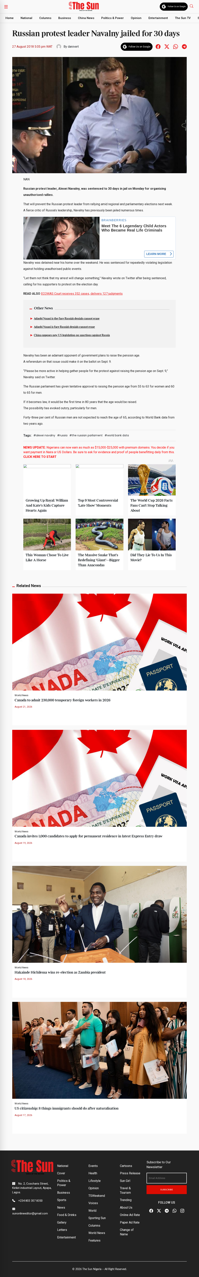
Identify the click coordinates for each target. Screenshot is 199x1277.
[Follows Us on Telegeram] (184, 46)
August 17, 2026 (23, 1115)
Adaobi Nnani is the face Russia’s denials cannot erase (67, 318)
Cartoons (126, 1166)
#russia (62, 435)
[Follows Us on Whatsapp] (175, 46)
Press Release (130, 1173)
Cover (61, 1173)
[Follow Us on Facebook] (151, 1211)
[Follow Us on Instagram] (182, 1211)
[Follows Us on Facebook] (158, 46)
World (92, 1210)
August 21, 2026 (23, 706)
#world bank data (117, 435)
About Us (126, 1207)
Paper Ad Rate (130, 1222)
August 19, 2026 (23, 843)
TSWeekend (96, 1196)
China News (86, 18)
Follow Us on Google (177, 6)
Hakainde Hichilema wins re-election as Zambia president (60, 972)
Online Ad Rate (130, 1215)
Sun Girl (125, 1181)
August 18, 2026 (23, 979)
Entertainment (158, 18)
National (26, 18)
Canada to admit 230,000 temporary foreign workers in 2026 (62, 700)
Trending (126, 1200)
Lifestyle (94, 1181)
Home (9, 18)
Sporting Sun (97, 1218)
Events (93, 1166)
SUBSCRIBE (166, 1189)
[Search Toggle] (192, 6)
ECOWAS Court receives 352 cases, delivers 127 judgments (82, 293)
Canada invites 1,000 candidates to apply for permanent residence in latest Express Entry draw (88, 836)
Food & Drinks (66, 1215)
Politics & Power (112, 18)
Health (92, 1173)
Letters (62, 1230)
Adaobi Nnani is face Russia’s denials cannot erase (64, 327)
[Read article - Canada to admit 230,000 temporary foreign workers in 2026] (99, 642)
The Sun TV (183, 18)
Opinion (136, 18)
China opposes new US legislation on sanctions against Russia (72, 335)
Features (94, 1240)
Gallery (61, 1222)
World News (21, 695)
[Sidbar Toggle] (6, 6)
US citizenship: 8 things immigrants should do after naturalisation (67, 1108)
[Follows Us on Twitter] (166, 46)
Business (64, 18)
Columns (45, 18)
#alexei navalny (44, 435)
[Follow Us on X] (159, 1211)
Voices (93, 1203)
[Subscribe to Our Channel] (167, 1211)
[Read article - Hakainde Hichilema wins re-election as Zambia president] (99, 914)
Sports (61, 1200)
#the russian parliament (86, 435)
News (61, 1207)
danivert (73, 46)
